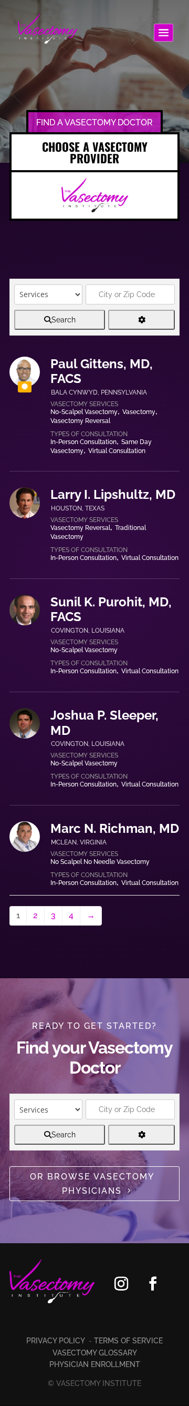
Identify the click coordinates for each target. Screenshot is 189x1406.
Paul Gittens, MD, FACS (101, 371)
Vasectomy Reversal (80, 421)
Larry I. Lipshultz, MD (112, 494)
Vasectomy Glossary (94, 1353)
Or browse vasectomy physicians (92, 1184)
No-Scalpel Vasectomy (84, 412)
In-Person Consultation (83, 442)
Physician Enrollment (94, 1364)
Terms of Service (128, 1340)
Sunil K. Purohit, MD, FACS (111, 609)
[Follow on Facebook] (152, 1283)
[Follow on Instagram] (121, 1283)
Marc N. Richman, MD (114, 828)
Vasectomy (138, 412)
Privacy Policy (56, 1340)
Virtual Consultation (116, 451)
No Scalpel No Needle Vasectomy (100, 862)
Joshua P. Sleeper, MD (104, 722)
